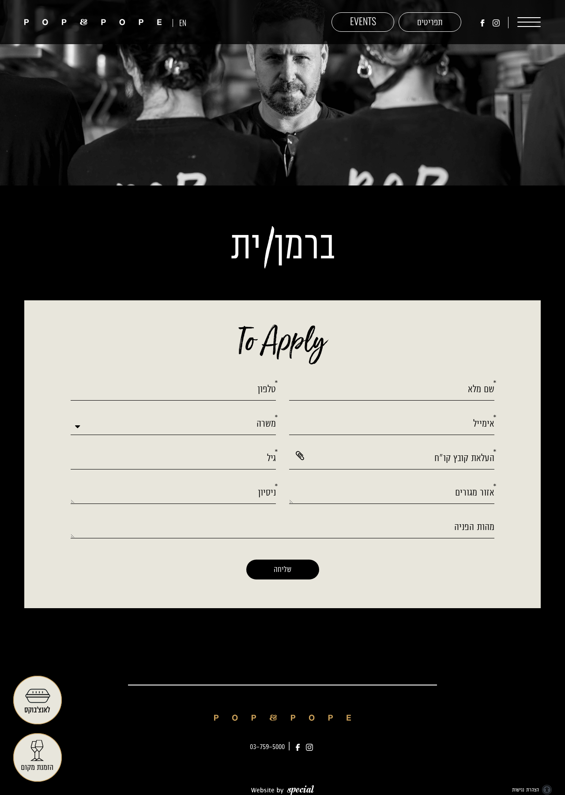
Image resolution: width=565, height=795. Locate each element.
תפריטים (430, 22)
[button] (523, 22)
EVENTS (363, 22)
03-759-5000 (267, 746)
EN (182, 24)
